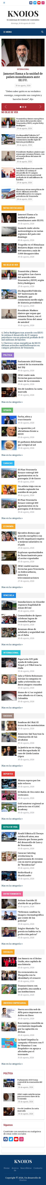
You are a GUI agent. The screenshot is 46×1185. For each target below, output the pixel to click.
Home (7, 1168)
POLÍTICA (7, 355)
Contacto (37, 1168)
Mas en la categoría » (12, 402)
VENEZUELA (8, 595)
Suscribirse (26, 1168)
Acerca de (15, 1169)
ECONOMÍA (8, 526)
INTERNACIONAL (11, 652)
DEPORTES (8, 774)
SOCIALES (8, 952)
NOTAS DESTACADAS (13, 208)
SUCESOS (7, 715)
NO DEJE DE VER (10, 264)
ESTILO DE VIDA (10, 827)
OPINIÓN (7, 410)
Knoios (23, 1180)
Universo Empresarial (14, 1003)
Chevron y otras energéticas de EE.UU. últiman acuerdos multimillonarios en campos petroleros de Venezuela (21, 345)
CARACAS (8, 463)
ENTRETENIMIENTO (12, 894)
